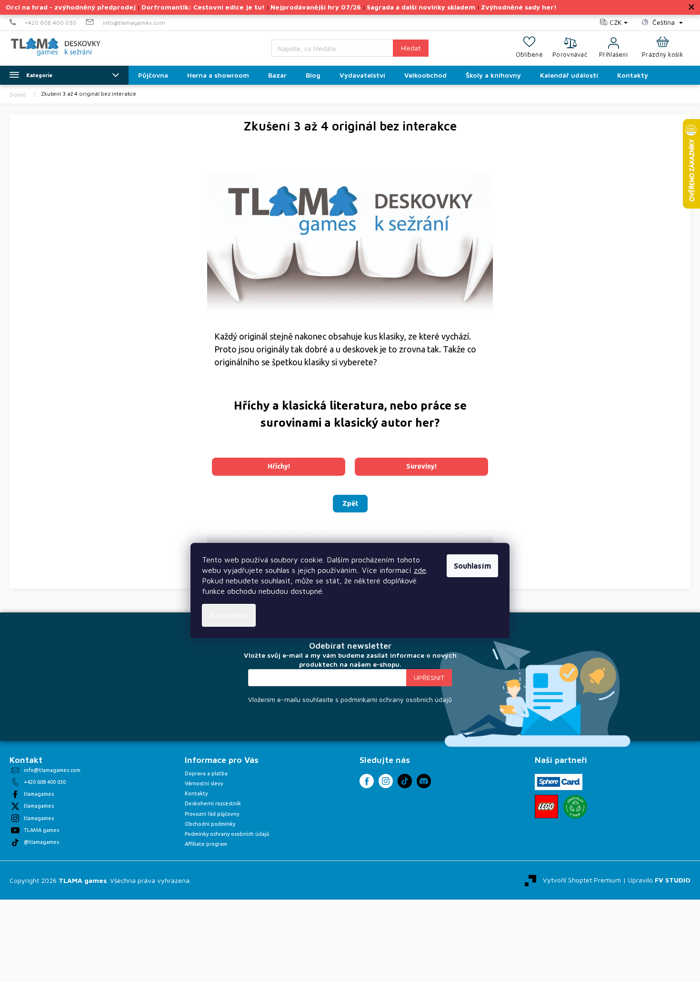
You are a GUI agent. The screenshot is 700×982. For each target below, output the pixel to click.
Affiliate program (206, 844)
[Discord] (424, 781)
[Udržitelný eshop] (575, 807)
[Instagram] (386, 781)
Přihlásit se (429, 677)
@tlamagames (41, 842)
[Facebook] (367, 781)
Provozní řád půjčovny (212, 814)
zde (420, 570)
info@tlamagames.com (52, 770)
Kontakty (196, 793)
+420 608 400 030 (45, 782)
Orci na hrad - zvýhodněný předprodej (71, 7)
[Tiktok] (405, 781)
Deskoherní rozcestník (213, 803)
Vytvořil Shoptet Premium (582, 879)
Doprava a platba (206, 773)
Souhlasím (472, 565)
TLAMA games (41, 830)
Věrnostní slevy (204, 783)
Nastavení (229, 615)
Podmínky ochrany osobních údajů (227, 834)
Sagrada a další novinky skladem (421, 7)
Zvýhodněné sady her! (519, 7)
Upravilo (659, 879)
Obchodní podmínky (210, 824)
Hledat (410, 48)
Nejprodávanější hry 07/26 (315, 7)
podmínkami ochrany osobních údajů (396, 699)
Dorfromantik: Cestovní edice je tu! (203, 7)
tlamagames (39, 794)
